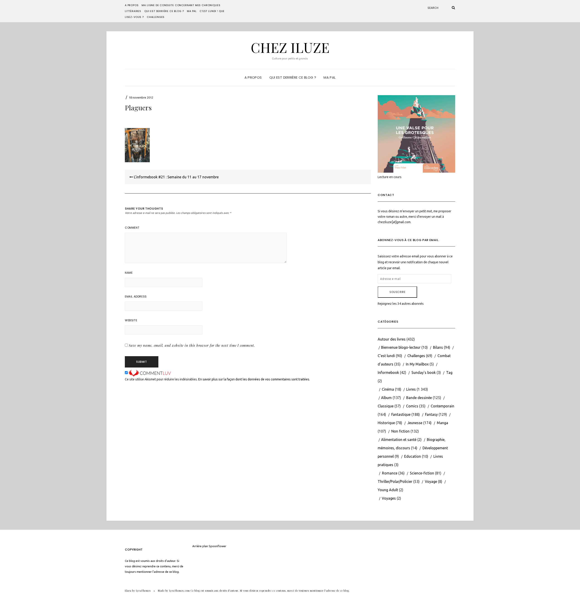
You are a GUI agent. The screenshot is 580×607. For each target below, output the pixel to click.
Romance (389, 473)
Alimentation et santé (398, 440)
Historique (386, 423)
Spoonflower (217, 546)
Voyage (431, 481)
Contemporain (442, 406)
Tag (449, 372)
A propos (132, 5)
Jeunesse (414, 423)
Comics (412, 406)
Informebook (388, 372)
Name (129, 273)
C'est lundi (386, 356)
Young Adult (388, 490)
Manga (442, 423)
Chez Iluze (290, 47)
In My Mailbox (417, 364)
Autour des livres (392, 339)
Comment (132, 228)
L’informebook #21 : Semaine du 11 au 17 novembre (176, 177)
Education (412, 456)
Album (386, 398)
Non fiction (400, 431)
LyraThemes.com (179, 590)
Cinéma (388, 389)
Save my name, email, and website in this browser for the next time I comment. (192, 345)
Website (131, 320)
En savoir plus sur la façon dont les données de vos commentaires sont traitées (253, 379)
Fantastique (401, 414)
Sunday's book (423, 372)
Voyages (389, 498)
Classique (386, 406)
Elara (128, 590)
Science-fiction (422, 473)
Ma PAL (192, 11)
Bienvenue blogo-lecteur (400, 347)
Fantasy (431, 414)
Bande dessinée (419, 398)
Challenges (155, 17)
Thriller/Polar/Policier (395, 481)
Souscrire (397, 292)
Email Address (136, 296)
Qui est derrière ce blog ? (164, 11)
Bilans (438, 347)
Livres (411, 389)
